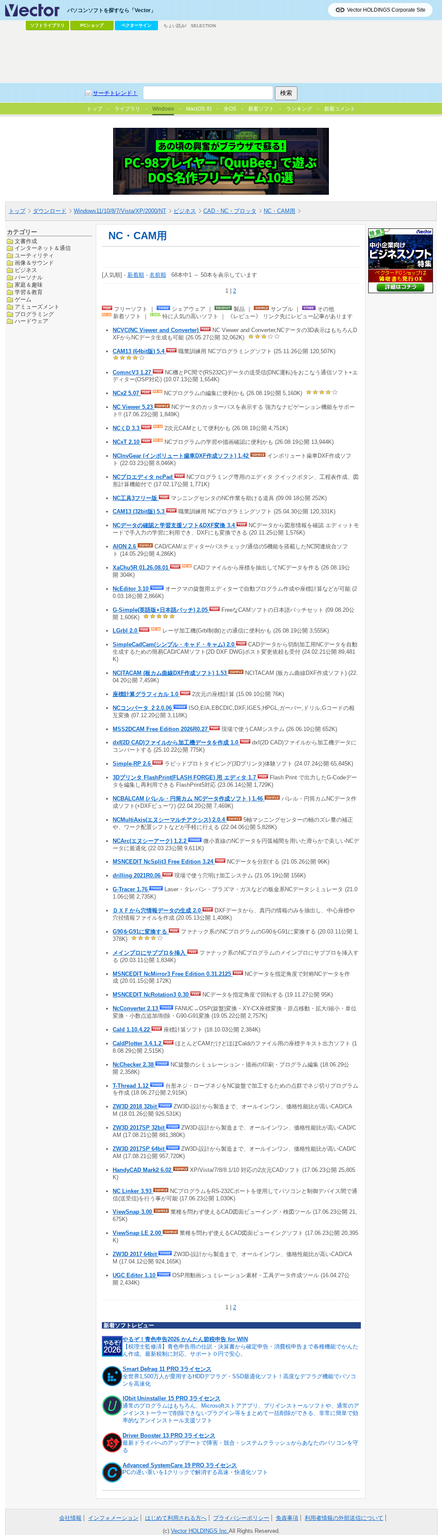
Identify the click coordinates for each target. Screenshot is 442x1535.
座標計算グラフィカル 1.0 (146, 694)
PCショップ (92, 25)
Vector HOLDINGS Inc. (200, 1531)
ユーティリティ (34, 255)
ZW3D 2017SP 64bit (139, 1149)
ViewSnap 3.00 (133, 1212)
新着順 (135, 275)
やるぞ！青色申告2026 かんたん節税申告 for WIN (185, 1339)
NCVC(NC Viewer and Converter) (156, 330)
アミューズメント (37, 307)
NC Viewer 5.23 (134, 407)
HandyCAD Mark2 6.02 (143, 1170)
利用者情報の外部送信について (344, 1518)
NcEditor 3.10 (131, 589)
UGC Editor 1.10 (135, 1275)
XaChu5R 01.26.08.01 (141, 567)
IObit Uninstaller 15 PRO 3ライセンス (172, 1398)
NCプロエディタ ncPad (143, 477)
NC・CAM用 (279, 211)
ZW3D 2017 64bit (135, 1254)
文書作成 (26, 241)
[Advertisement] (221, 56)
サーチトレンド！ (115, 93)
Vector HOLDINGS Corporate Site (386, 10)
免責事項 (287, 1518)
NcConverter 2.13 (136, 1008)
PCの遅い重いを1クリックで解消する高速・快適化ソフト (195, 1472)
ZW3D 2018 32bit (135, 1106)
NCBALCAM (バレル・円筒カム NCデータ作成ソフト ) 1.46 (189, 798)
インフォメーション (113, 1518)
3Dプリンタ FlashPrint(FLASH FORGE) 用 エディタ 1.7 (185, 777)
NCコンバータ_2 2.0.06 (143, 708)
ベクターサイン (136, 25)
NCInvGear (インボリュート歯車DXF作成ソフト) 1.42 (181, 456)
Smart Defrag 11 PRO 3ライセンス (167, 1369)
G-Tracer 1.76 (131, 889)
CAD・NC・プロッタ (229, 211)
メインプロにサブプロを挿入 (150, 952)
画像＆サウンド (34, 263)
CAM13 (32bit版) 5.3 (139, 511)
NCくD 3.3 (127, 428)
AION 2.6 (125, 546)
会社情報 (70, 1518)
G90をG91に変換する (141, 931)
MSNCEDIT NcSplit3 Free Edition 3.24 (164, 861)
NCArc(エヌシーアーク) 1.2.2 (150, 841)
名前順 (157, 275)
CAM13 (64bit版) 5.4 (139, 351)
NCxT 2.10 (127, 442)
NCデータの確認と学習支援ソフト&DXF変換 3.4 (175, 525)
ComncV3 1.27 (133, 372)
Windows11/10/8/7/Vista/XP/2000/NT (120, 211)
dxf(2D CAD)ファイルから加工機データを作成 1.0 (176, 742)
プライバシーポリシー (241, 1518)
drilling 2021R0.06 (137, 875)
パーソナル (29, 277)
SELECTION (203, 25)
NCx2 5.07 (127, 393)
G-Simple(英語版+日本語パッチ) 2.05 (161, 610)
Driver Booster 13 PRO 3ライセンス (169, 1435)
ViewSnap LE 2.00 (138, 1233)
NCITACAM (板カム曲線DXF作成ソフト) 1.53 (170, 673)
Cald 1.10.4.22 (132, 1029)
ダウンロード (49, 211)
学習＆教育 (29, 292)
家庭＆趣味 (29, 285)
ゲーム (23, 299)
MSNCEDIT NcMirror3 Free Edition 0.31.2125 (173, 974)
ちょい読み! (175, 25)
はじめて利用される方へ (176, 1518)
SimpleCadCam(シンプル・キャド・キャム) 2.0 (174, 644)
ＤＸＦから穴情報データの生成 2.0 (157, 910)
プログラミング (34, 314)
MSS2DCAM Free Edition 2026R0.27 (161, 729)
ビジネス (185, 211)
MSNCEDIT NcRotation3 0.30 (151, 994)
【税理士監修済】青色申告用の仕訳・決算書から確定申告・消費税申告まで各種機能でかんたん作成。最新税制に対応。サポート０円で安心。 (240, 1350)
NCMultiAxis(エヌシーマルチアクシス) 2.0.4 (170, 820)
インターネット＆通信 (43, 248)
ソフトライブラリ (47, 25)
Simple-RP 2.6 (132, 763)
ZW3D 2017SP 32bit (139, 1127)
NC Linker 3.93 (133, 1191)
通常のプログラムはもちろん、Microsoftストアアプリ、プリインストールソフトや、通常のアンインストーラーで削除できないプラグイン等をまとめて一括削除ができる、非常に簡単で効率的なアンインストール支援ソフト (241, 1413)
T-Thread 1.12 (131, 1085)
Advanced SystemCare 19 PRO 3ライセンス (180, 1465)
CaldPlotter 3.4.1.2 (138, 1043)
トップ (17, 211)
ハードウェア (31, 321)
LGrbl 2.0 (126, 630)
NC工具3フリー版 (136, 498)
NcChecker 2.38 (134, 1064)
